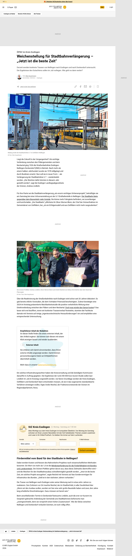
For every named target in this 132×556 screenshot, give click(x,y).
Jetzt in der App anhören (28, 86)
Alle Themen (37, 14)
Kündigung (102, 546)
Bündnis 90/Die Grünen (24, 14)
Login (111, 7)
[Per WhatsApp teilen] (90, 86)
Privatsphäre (36, 546)
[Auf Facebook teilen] (80, 86)
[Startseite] (6, 531)
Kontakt (110, 546)
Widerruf (110, 549)
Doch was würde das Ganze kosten (79, 307)
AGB (51, 546)
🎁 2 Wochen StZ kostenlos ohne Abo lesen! (58, 1)
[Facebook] (81, 540)
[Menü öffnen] (3, 7)
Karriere (45, 546)
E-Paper (10, 7)
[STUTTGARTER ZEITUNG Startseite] (57, 7)
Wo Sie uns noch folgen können (101, 540)
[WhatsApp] (72, 540)
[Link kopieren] (76, 86)
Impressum (101, 549)
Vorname (42, 439)
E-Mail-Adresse (84, 439)
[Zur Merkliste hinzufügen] (97, 86)
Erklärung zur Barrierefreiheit (85, 546)
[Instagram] (68, 540)
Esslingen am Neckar (9, 14)
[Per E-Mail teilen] (85, 86)
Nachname (62, 439)
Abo (102, 7)
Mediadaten (69, 546)
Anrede (21, 439)
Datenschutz (59, 546)
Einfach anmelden (87, 450)
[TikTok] (76, 540)
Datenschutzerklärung (47, 365)
